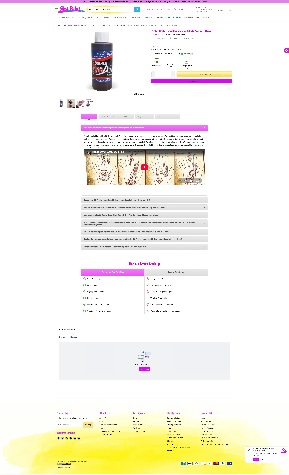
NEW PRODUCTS (188, 18)
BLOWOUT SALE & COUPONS (173, 18)
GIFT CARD (206, 18)
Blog (101, 428)
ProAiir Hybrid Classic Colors (113, 25)
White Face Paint (207, 441)
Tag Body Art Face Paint (209, 438)
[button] (191, 49)
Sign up (88, 424)
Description (89, 117)
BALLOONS (160, 18)
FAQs (169, 428)
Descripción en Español (167, 117)
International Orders (174, 421)
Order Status (137, 425)
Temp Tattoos (136, 18)
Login (221, 10)
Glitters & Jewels (120, 18)
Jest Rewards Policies (175, 438)
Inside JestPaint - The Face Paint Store (215, 444)
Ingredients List (144, 117)
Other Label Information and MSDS (116, 117)
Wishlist (169, 9)
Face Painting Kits (207, 425)
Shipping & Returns (174, 418)
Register (136, 421)
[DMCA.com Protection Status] (64, 465)
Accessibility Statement (108, 425)
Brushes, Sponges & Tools (89, 18)
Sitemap (170, 441)
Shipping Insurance (174, 425)
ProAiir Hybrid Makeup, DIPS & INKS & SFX (81, 25)
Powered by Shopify (63, 467)
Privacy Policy (172, 431)
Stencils (106, 18)
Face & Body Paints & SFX (66, 18)
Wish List (136, 428)
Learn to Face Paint (181, 9)
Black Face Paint (207, 421)
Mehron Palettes (207, 428)
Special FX (149, 18)
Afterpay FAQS (172, 444)
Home (59, 25)
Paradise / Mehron (207, 431)
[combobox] (111, 9)
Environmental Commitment (109, 431)
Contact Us (103, 421)
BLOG (197, 18)
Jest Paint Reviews (106, 434)
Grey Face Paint (206, 434)
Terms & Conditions (174, 434)
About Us (102, 418)
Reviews (159, 9)
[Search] (137, 9)
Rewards (150, 9)
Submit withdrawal (140, 431)
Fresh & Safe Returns (172, 66)
